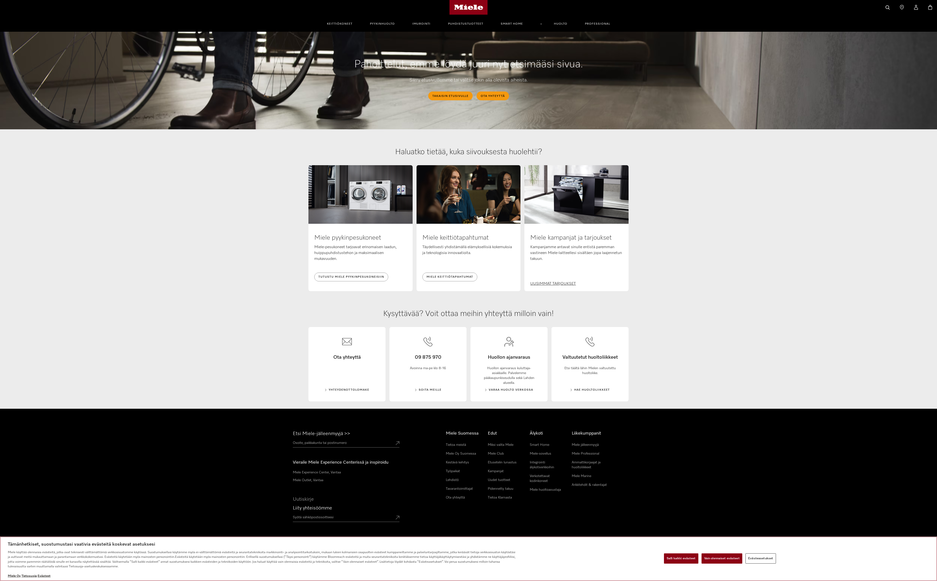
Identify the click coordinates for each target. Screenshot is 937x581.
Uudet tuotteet (499, 480)
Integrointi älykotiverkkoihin (542, 465)
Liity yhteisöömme (312, 508)
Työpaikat (453, 471)
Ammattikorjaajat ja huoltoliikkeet (586, 465)
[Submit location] (397, 443)
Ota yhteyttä (455, 497)
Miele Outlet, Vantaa (308, 480)
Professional (597, 23)
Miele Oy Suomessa (461, 453)
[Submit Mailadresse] (397, 518)
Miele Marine (581, 476)
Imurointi (421, 23)
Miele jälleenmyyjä (585, 445)
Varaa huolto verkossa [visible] (511, 389)
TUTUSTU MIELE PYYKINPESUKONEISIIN (351, 276)
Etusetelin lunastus (502, 462)
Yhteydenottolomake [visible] (349, 389)
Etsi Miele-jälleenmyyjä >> (321, 433)
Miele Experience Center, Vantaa (317, 472)
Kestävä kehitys (457, 462)
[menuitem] (342, 23)
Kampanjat (496, 471)
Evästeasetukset (760, 558)
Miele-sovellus (540, 453)
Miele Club (496, 453)
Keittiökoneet (339, 23)
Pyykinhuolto (382, 23)
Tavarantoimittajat (459, 488)
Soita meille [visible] (430, 389)
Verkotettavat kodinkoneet (540, 478)
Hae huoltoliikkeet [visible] (592, 389)
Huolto (560, 23)
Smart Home (512, 23)
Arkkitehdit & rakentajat (589, 485)
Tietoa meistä (456, 445)
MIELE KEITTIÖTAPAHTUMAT (450, 276)
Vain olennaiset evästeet (722, 558)
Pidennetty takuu (500, 488)
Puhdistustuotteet (465, 23)
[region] (468, 559)
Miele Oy (14, 576)
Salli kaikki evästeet (681, 558)
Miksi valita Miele (500, 445)
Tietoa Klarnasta (500, 497)
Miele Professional (585, 453)
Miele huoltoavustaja (545, 489)
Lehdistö (452, 480)
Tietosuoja (29, 576)
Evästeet (44, 576)
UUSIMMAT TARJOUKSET (553, 284)
